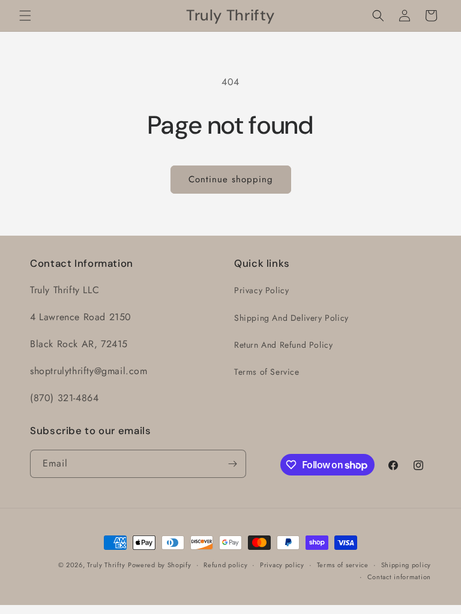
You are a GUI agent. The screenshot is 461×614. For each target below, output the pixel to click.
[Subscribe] (232, 464)
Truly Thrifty (106, 565)
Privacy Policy (261, 290)
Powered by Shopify (159, 565)
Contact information (399, 577)
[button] (25, 15)
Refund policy (225, 565)
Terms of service (343, 565)
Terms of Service (267, 372)
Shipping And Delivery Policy (291, 318)
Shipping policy (406, 565)
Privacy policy (282, 565)
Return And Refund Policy (283, 345)
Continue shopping (230, 179)
